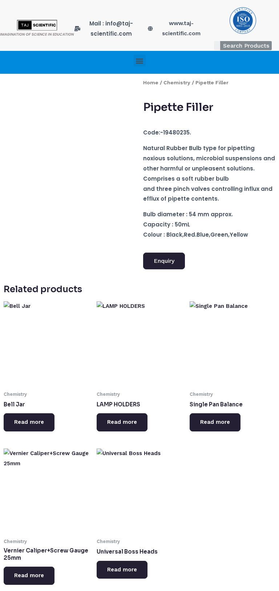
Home (150, 82)
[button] (140, 61)
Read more (29, 422)
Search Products (246, 45)
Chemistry (176, 82)
